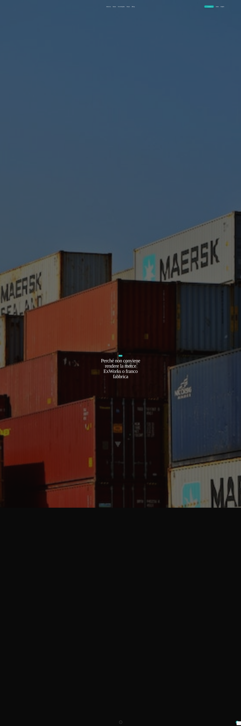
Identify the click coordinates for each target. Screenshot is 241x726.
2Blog (120, 355)
